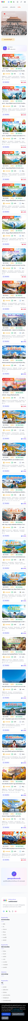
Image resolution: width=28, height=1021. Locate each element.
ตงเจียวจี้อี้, (10, 789)
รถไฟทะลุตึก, (15, 368)
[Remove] (13, 39)
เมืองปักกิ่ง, (13, 335)
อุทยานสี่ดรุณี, (21, 400)
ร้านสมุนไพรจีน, (8, 77)
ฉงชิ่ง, (12, 531)
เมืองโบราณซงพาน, (12, 110)
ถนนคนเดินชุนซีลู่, (21, 272)
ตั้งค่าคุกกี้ (5, 1018)
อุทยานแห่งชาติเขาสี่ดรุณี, (12, 303)
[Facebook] (8, 2)
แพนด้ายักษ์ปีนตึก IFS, (6, 855)
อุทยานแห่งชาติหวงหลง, (20, 110)
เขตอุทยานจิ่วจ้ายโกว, (13, 175)
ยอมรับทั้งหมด (6, 1014)
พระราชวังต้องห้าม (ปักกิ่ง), (18, 337)
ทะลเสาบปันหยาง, (13, 466)
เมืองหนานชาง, (17, 531)
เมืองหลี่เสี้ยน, (22, 173)
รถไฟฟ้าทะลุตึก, (16, 530)
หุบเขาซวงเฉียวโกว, (16, 76)
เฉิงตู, (6, 76)
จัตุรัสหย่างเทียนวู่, (22, 207)
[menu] (25, 2)
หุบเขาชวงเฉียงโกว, (13, 238)
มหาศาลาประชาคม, (8, 368)
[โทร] (14, 2)
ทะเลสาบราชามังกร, (15, 433)
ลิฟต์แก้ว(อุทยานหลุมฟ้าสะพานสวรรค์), (14, 369)
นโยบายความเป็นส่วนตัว (17, 1011)
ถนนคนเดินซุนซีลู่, (19, 628)
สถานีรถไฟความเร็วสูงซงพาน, (18, 789)
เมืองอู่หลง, (20, 368)
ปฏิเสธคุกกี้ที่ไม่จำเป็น (18, 1014)
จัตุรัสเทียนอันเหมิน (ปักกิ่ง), (7, 337)
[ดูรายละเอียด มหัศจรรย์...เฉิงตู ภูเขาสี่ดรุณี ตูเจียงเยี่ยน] (14, 392)
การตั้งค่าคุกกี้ (16, 1009)
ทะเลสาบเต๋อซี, (5, 110)
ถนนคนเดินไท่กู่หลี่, (12, 628)
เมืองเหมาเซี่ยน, (23, 109)
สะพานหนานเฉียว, (15, 207)
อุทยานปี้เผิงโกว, (11, 141)
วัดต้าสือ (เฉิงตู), (8, 854)
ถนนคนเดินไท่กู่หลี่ (8, 39)
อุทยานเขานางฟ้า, (5, 661)
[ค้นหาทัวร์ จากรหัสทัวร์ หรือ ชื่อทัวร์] (21, 2)
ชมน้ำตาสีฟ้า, (11, 563)
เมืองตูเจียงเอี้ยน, (20, 238)
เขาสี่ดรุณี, (10, 76)
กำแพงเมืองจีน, (8, 335)
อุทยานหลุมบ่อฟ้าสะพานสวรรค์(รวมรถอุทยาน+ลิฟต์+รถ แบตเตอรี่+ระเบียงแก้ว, (13, 661)
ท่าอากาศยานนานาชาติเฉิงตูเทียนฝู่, (11, 400)
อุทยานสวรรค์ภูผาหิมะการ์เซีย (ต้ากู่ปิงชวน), (14, 467)
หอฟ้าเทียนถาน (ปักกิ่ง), (21, 335)
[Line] (11, 2)
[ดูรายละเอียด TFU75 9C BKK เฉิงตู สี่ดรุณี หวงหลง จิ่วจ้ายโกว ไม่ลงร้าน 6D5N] (14, 846)
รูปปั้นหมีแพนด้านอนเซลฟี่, (14, 239)
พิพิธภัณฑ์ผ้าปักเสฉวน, (15, 77)
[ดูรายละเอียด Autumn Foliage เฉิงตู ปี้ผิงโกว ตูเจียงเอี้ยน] (14, 813)
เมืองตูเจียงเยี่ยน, (18, 141)
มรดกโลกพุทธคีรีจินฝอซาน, (10, 724)
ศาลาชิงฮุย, (22, 531)
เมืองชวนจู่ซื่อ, (17, 304)
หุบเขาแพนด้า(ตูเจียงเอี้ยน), (12, 272)
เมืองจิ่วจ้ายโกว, (5, 790)
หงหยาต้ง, (8, 531)
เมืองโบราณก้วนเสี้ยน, (19, 562)
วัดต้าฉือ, (6, 628)
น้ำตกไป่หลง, (7, 434)
